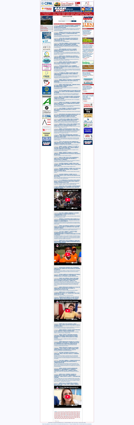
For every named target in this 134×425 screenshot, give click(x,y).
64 (77, 414)
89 (66, 416)
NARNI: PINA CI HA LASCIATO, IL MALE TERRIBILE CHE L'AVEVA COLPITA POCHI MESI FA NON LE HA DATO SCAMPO (67, 325)
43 (69, 413)
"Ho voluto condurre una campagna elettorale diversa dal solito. (66, 276)
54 (61, 414)
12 (71, 411)
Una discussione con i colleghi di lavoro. (61, 41)
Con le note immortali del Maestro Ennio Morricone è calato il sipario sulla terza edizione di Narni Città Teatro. (67, 36)
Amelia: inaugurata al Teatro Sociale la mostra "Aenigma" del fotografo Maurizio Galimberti (87, 87)
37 (59, 413)
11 (69, 411)
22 (61, 412)
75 (69, 415)
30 (74, 412)
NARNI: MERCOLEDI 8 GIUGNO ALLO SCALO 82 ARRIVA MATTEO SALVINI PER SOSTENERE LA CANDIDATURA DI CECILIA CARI (67, 288)
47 (75, 413)
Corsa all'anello (87, 13)
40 (64, 413)
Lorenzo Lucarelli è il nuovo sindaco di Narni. (62, 155)
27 (69, 412)
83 (56, 416)
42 (67, 413)
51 (56, 414)
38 (61, 413)
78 (74, 415)
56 (64, 414)
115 (63, 418)
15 (76, 411)
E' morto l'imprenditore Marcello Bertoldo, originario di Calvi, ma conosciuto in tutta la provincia (87, 32)
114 (61, 418)
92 (70, 416)
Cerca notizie (57, 0)
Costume (77, 14)
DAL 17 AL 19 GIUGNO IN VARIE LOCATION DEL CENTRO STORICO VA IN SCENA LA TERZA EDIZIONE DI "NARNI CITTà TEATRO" (67, 97)
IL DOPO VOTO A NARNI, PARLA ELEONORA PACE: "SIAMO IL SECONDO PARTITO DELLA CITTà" (66, 120)
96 (77, 416)
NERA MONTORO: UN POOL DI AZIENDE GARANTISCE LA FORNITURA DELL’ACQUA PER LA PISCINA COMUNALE (65, 50)
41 (66, 413)
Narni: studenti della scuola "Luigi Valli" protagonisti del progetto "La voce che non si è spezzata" (88, 51)
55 (62, 414)
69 (59, 415)
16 (77, 411)
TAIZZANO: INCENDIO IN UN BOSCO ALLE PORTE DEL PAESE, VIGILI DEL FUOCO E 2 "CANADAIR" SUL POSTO (66, 353)
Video (86, 14)
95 (75, 416)
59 (69, 414)
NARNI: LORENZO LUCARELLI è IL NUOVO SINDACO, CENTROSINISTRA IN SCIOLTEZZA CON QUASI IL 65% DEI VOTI (67, 153)
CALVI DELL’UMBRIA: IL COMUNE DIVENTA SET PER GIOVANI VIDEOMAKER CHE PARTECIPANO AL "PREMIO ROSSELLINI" (67, 361)
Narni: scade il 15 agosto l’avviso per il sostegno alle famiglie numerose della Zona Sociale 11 (88, 46)
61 (72, 414)
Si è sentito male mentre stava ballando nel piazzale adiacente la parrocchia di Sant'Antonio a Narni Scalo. (66, 60)
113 (59, 418)
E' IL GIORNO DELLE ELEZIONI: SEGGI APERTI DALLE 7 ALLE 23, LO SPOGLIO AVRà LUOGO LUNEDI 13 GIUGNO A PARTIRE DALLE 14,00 (67, 181)
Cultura (63, 14)
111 (55, 418)
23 (62, 412)
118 (69, 418)
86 (61, 416)
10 (68, 411)
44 (70, 413)
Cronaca (59, 13)
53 (59, 414)
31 (75, 412)
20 (58, 412)
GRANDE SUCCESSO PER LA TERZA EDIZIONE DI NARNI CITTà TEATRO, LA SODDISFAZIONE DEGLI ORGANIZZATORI (67, 33)
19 (56, 412)
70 (61, 415)
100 (58, 417)
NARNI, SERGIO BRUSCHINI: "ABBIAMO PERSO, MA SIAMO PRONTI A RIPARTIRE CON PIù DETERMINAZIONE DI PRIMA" (67, 85)
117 (67, 418)
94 (74, 416)
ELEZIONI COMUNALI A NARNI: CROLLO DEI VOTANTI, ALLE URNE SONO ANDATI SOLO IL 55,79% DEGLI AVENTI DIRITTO (67, 164)
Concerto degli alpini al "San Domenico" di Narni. (63, 82)
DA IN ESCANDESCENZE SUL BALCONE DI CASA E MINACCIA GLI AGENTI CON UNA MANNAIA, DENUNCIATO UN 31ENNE (67, 91)
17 (79, 411)
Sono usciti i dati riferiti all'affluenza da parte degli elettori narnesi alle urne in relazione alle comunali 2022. (67, 178)
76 (70, 415)
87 (62, 416)
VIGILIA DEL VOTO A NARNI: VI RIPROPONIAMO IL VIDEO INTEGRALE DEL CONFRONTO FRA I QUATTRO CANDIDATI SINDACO (67, 187)
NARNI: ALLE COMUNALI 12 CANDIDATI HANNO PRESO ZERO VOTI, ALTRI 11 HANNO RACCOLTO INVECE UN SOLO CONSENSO (67, 103)
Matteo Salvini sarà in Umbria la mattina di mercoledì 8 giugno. (66, 290)
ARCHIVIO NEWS (43, 27)
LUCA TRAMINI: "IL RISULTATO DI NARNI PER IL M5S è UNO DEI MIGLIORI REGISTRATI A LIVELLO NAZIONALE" (67, 109)
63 (75, 414)
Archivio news (46, 0)
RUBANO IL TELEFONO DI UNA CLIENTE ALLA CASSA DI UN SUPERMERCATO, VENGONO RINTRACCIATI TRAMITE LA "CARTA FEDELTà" (67, 220)
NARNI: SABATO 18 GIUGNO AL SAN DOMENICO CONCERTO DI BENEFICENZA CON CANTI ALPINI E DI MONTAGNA (67, 80)
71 (62, 415)
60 (70, 414)
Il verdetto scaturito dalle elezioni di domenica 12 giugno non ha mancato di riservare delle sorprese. (66, 150)
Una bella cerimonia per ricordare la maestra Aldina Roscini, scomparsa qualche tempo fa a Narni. (65, 345)
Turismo (68, 14)
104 (66, 417)
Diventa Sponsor (52, 0)
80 (77, 415)
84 (58, 416)
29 (72, 412)
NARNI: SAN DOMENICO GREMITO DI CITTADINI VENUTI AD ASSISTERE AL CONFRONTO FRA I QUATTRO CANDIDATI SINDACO (67, 226)
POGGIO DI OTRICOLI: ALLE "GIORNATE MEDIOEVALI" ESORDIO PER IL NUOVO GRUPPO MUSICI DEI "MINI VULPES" (66, 67)
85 (59, 416)
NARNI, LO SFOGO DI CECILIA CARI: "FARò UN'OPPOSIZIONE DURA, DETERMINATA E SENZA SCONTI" (67, 129)
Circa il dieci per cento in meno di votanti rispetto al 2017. (65, 166)
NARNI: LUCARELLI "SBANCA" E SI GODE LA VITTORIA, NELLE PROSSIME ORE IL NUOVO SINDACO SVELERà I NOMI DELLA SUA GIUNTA (66, 147)
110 (79, 417)
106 (71, 417)
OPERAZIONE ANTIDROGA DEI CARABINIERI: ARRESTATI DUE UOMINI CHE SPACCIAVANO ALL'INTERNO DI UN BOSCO (67, 268)
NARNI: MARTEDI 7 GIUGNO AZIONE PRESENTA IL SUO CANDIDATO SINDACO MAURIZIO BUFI (67, 330)
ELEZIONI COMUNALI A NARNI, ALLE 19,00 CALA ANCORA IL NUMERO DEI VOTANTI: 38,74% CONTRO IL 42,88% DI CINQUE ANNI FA (67, 169)
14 (74, 411)
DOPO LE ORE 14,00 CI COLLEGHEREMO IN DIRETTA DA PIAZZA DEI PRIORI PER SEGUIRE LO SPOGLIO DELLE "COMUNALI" (66, 158)
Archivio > (85, 35)
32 (77, 412)
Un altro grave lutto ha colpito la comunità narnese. (63, 295)
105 (69, 417)
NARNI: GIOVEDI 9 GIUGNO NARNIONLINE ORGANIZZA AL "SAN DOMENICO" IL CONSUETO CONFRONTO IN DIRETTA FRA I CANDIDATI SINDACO (65, 369)
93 (72, 416)
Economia (73, 13)
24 (64, 412)
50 (54, 414)
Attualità (63, 13)
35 (56, 413)
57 (66, 414)
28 (70, 412)
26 (67, 412)
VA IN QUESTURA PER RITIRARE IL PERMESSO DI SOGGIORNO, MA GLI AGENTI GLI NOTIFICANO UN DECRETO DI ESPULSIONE (67, 26)
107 (73, 417)
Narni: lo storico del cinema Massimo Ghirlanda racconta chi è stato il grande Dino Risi (88, 74)
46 (74, 413)
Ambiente (55, 14)
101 (60, 417)
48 (77, 413)
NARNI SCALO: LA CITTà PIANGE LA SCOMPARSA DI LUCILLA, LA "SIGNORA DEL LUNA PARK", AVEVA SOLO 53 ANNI (67, 293)
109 (77, 417)
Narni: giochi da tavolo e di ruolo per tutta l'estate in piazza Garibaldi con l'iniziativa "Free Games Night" (88, 55)
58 (67, 414)
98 (54, 417)
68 (58, 415)
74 (67, 415)
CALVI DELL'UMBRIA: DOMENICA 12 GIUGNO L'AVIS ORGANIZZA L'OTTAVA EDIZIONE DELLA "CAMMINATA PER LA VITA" (66, 214)
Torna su (57, 421)
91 (69, 416)
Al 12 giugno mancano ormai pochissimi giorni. (63, 350)
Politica (68, 13)
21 (59, 412)
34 (54, 413)
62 (74, 414)
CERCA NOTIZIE (44, 30)
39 (62, 413)
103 (64, 417)
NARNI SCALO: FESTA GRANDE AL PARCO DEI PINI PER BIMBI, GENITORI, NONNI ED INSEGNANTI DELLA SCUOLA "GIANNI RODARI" (67, 241)
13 (72, 411)
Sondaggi (82, 14)
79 (75, 415)
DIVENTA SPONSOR (44, 28)
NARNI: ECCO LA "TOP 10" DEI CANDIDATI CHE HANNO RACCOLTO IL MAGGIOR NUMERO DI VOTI (67, 125)
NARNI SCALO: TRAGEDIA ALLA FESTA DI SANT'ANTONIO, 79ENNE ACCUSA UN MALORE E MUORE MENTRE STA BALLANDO (66, 57)
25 (66, 412)
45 (72, 413)
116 (65, 418)
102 (62, 417)
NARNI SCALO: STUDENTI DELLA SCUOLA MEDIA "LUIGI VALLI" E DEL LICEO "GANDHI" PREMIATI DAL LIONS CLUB (66, 384)
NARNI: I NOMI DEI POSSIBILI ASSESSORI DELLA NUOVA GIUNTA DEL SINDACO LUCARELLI (66, 63)
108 (75, 417)
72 (64, 415)
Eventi (90, 14)
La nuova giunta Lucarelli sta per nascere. (62, 64)
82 (54, 416)
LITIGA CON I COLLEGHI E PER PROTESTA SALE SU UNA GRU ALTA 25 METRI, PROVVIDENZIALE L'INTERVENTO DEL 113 (66, 39)
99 (56, 417)
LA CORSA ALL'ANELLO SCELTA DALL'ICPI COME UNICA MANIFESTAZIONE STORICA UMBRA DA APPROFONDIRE (66, 73)
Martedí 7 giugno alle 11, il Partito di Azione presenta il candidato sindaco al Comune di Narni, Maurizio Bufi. (66, 332)
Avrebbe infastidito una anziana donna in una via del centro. (65, 117)
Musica (72, 14)
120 (73, 418)
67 (56, 415)
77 (72, 415)
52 (58, 414)
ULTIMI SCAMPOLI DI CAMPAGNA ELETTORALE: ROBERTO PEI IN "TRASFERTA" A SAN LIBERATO (67, 275)
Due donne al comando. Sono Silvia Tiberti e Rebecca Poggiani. (66, 144)
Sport (59, 14)
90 (67, 416)
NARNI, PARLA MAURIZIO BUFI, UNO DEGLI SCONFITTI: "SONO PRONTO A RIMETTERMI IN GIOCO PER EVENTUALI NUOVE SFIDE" (67, 135)
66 (54, 415)
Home (42, 0)
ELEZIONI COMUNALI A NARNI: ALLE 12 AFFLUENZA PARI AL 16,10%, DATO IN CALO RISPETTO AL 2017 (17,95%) (67, 175)
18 (54, 412)
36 (58, 413)
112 (57, 418)
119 (71, 418)
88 (64, 416)
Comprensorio (79, 13)
